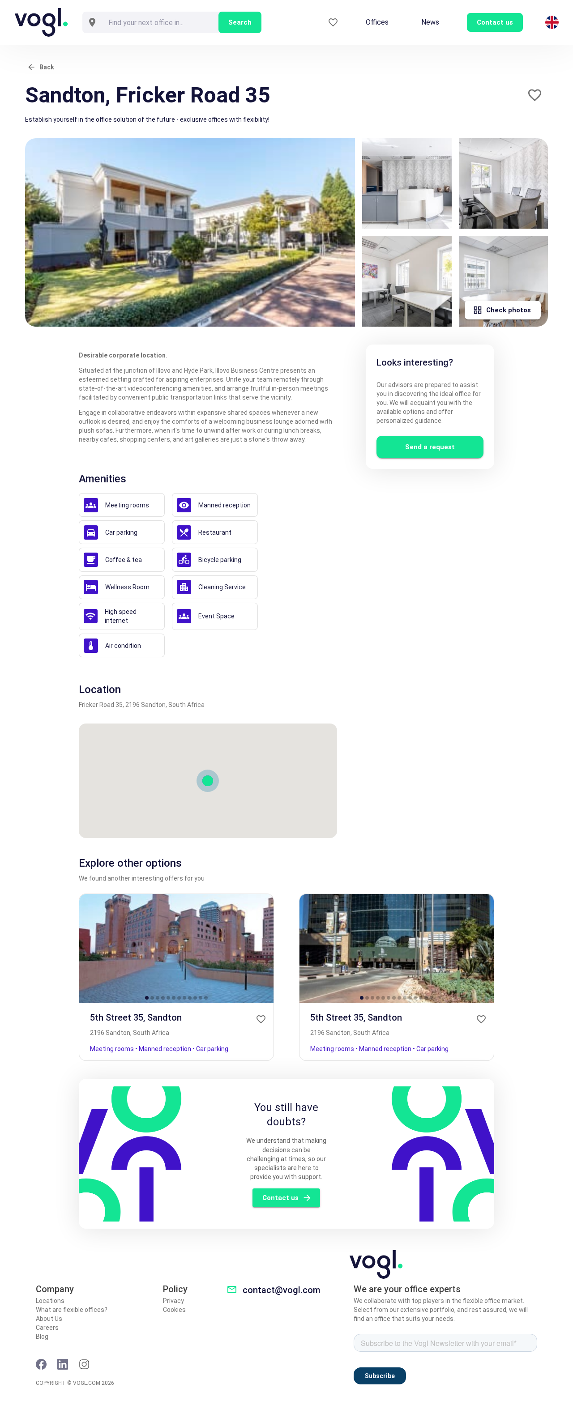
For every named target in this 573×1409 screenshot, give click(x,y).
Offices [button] (377, 22)
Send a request (430, 447)
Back (46, 67)
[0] (333, 22)
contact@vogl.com (282, 1290)
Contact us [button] (495, 22)
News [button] (430, 22)
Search (240, 22)
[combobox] (160, 22)
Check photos (508, 310)
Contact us (280, 1198)
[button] (535, 95)
